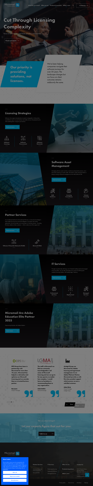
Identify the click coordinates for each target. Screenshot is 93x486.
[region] (14, 471)
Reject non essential (14, 476)
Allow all (15, 472)
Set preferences (14, 480)
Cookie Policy (5, 469)
